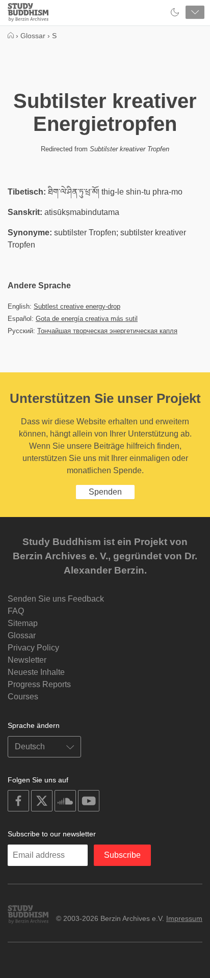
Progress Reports (39, 684)
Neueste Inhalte (36, 672)
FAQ (16, 611)
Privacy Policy (33, 647)
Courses (23, 696)
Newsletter (27, 660)
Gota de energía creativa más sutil (87, 318)
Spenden (105, 491)
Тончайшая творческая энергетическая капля (107, 331)
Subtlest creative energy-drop (77, 306)
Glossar (22, 635)
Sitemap (23, 623)
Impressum (184, 918)
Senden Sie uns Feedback (56, 598)
